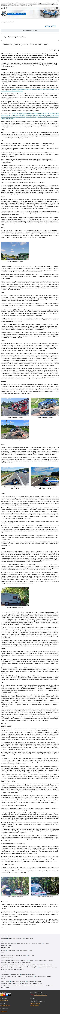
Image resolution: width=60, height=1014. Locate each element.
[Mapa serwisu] (4, 8)
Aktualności (11, 21)
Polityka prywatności (34, 1005)
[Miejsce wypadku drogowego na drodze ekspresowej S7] (15, 476)
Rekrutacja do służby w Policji (8, 955)
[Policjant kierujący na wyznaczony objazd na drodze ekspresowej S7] (45, 476)
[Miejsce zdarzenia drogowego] (15, 251)
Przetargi (3, 950)
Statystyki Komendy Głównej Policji (43, 976)
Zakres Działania (21, 943)
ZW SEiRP (50, 960)
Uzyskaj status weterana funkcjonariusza (14, 969)
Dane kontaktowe (5, 981)
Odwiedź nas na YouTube (4, 994)
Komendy (28, 943)
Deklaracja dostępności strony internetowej (34, 985)
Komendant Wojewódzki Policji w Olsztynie (11, 983)
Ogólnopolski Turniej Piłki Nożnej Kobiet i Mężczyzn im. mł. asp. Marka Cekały (19, 967)
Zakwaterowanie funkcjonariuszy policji (48, 967)
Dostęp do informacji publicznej (29, 983)
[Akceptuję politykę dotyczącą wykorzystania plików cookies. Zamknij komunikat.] (58, 1)
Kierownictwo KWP (5, 943)
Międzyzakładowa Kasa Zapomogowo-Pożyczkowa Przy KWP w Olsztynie (18, 964)
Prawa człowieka (46, 943)
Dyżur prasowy (30, 981)
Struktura (13, 943)
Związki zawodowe (5, 960)
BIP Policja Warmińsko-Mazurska (40, 995)
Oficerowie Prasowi (20, 981)
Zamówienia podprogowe (13, 950)
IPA (27, 960)
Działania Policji (5, 936)
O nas (2, 941)
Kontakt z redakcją (4, 1000)
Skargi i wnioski (38, 981)
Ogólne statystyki (5, 974)
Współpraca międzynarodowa (18, 960)
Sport (2, 969)
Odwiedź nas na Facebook (7, 994)
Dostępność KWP (50, 985)
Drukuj (57, 50)
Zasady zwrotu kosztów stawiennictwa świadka (12, 985)
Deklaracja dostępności (5, 1005)
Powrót (50, 50)
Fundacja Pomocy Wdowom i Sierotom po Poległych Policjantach (16, 962)
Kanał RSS (1, 994)
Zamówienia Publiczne (6, 948)
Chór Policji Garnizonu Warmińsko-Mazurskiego (42, 966)
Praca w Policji (31, 955)
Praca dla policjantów (21, 955)
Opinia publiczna (29, 976)
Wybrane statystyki (15, 974)
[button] (57, 8)
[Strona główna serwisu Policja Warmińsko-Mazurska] (2, 8)
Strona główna (4, 21)
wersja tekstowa (3, 1011)
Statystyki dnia (24, 974)
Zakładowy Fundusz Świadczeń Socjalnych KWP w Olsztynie (15, 966)
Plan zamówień (23, 950)
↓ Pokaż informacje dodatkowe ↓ (30, 30)
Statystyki (3, 972)
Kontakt (30, 950)
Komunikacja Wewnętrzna (7, 958)
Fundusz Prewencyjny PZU (40, 960)
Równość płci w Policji (6, 945)
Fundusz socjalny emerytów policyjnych (46, 964)
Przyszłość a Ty (20, 938)
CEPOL (31, 960)
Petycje (40, 983)
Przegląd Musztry (29, 938)
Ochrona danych (5, 987)
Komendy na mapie (36, 943)
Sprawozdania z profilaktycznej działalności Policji (12, 976)
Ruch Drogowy (32, 974)
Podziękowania (11, 938)
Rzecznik (13, 981)
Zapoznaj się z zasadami (35, 1003)
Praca (2, 953)
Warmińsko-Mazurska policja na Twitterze (9, 994)
